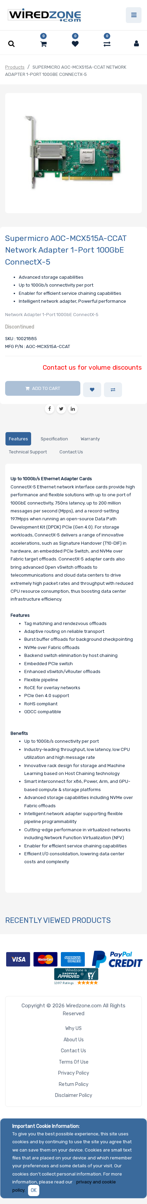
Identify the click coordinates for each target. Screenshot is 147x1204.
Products (15, 67)
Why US (73, 1028)
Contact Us (73, 1051)
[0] (43, 44)
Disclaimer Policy (73, 1095)
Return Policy (74, 1084)
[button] (92, 389)
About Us (74, 1040)
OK (34, 1190)
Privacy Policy (73, 1073)
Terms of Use (74, 1062)
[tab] (18, 438)
